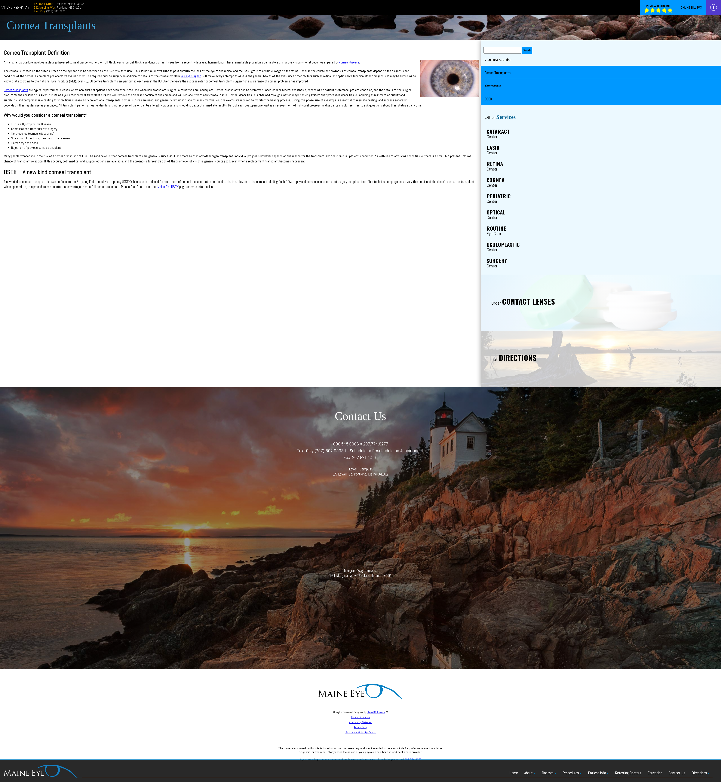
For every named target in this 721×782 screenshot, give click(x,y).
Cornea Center (498, 59)
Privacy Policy (360, 727)
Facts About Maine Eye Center (360, 732)
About (528, 772)
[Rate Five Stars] (670, 10)
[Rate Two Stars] (652, 10)
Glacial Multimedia (376, 712)
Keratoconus (492, 85)
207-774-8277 (15, 7)
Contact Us (677, 772)
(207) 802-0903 (50, 11)
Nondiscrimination (360, 717)
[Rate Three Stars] (658, 10)
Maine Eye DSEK (168, 186)
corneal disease (349, 62)
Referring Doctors (628, 772)
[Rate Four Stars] (664, 10)
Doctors (548, 772)
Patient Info (597, 772)
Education (655, 772)
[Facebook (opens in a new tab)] (713, 7)
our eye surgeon (191, 76)
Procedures (571, 772)
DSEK (488, 99)
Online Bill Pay (691, 7)
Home (513, 772)
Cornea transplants (16, 90)
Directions (699, 772)
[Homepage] (41, 771)
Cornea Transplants (497, 72)
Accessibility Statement (360, 722)
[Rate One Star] (646, 10)
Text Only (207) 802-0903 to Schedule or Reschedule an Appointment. (360, 451)
